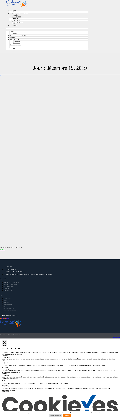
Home (14, 10)
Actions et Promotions (20, 13)
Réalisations (16, 17)
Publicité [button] (4, 373)
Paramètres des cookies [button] (55, 415)
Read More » (2, 250)
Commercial (16, 20)
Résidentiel (16, 18)
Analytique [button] (5, 367)
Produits (15, 15)
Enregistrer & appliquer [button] (8, 390)
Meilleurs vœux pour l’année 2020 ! (11, 247)
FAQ (1, 295)
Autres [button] (3, 380)
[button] (47, 28)
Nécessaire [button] (5, 385)
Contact (15, 25)
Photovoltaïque (17, 22)
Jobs (13, 24)
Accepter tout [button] (67, 415)
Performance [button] (5, 362)
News (14, 12)
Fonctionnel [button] (5, 355)
